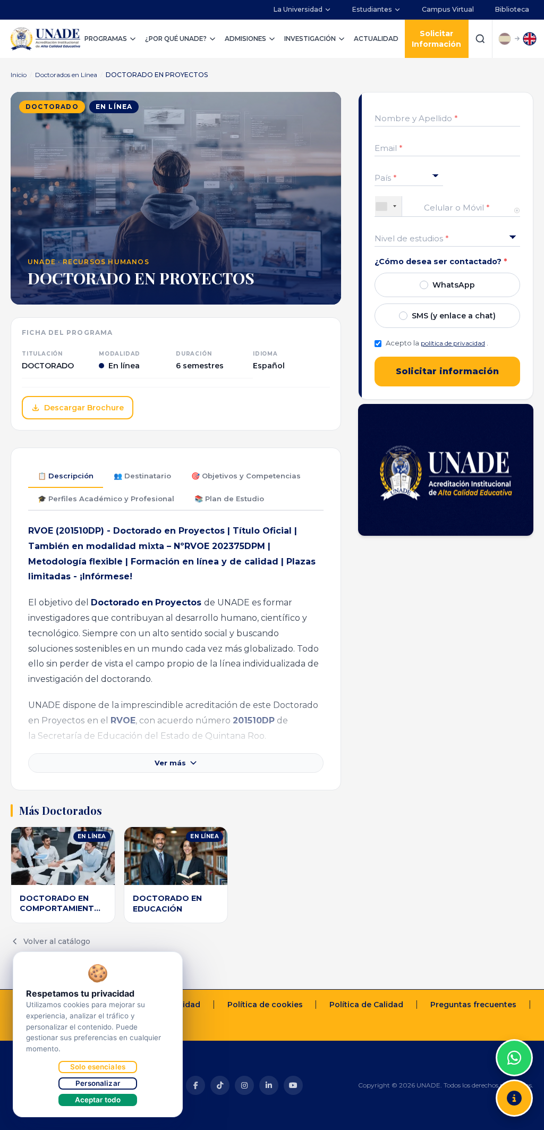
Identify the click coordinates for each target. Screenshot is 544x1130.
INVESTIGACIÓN (310, 39)
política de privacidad (453, 343)
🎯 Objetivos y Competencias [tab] (246, 475)
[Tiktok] (220, 1085)
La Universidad (298, 9)
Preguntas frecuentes (473, 1004)
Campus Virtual (448, 9)
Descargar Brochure (84, 407)
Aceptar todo (98, 1099)
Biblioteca (512, 9)
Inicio (19, 75)
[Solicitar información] (514, 1098)
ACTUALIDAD (376, 39)
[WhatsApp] (514, 1058)
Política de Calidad (366, 1004)
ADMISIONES (245, 39)
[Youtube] (293, 1085)
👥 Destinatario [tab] (142, 475)
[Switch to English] (530, 39)
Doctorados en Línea (66, 75)
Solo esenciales (97, 1066)
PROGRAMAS (105, 39)
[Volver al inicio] (514, 1031)
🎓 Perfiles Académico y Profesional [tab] (106, 498)
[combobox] (388, 206)
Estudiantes (372, 9)
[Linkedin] (268, 1085)
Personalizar (97, 1083)
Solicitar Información (436, 39)
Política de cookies (265, 1004)
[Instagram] (244, 1085)
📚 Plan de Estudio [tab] (229, 498)
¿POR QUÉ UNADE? (176, 39)
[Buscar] (480, 39)
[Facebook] (195, 1085)
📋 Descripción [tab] (66, 475)
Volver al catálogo (56, 941)
